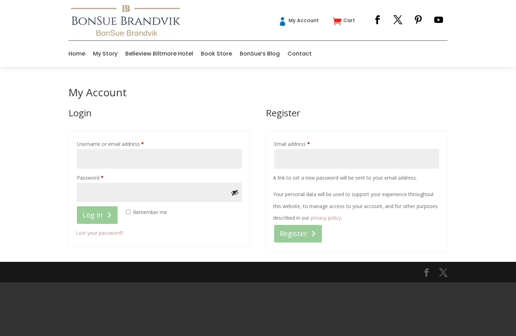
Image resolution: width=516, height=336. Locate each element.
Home (76, 54)
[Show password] (235, 192)
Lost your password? (99, 233)
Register (293, 233)
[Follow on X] (398, 20)
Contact (299, 54)
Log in (92, 215)
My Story (105, 54)
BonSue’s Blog (260, 54)
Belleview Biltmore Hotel (159, 54)
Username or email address (120, 143)
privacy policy (326, 217)
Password (100, 177)
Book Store (216, 54)
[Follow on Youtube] (439, 20)
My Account (304, 20)
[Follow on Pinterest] (418, 20)
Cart (349, 20)
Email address (302, 143)
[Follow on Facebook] (377, 20)
